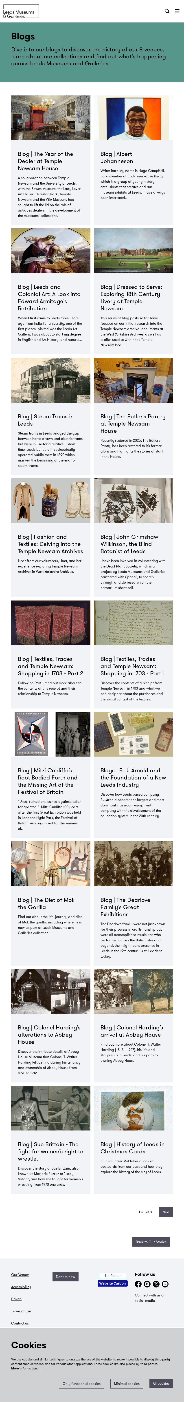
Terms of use (21, 1311)
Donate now (65, 1276)
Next (165, 1212)
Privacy (17, 1299)
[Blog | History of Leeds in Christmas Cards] (133, 1108)
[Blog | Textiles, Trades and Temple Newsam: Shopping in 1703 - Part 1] (133, 623)
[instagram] (147, 1284)
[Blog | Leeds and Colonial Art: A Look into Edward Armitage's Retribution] (50, 250)
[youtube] (165, 1284)
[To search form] (167, 11)
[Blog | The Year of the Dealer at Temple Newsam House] (50, 117)
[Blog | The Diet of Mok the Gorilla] (50, 863)
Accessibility (21, 1287)
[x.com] (156, 1284)
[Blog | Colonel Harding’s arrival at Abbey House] (133, 991)
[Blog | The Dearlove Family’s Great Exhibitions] (133, 863)
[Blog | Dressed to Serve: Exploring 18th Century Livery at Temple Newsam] (133, 250)
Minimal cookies (127, 1383)
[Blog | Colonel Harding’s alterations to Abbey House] (50, 991)
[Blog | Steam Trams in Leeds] (50, 380)
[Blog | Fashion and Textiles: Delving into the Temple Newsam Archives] (50, 500)
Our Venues (20, 1274)
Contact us (20, 1323)
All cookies (161, 1383)
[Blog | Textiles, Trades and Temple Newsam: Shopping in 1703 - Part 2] (50, 623)
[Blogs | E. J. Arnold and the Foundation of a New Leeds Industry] (133, 734)
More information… (25, 1368)
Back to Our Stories (151, 1242)
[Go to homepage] (21, 11)
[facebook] (138, 1284)
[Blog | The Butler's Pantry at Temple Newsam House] (133, 380)
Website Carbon (112, 1283)
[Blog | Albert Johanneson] (133, 117)
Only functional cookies (82, 1383)
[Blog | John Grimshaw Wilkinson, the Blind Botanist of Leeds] (133, 500)
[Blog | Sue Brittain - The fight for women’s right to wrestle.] (50, 1108)
